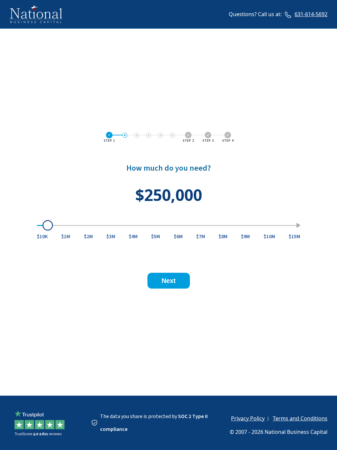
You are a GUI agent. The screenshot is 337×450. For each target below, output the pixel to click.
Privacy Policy (248, 418)
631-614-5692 (311, 14)
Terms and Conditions (300, 418)
